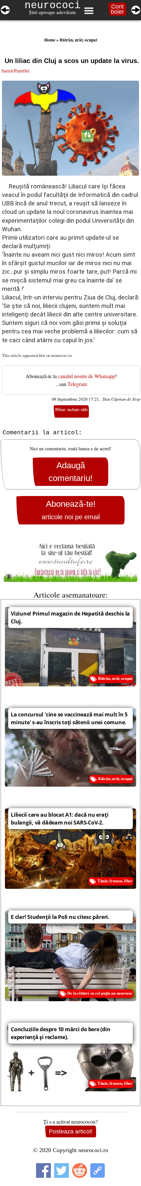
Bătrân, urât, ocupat (78, 40)
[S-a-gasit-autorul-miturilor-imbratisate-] (136, 9)
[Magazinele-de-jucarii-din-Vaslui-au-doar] (5, 9)
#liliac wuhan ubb (71, 409)
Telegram (77, 383)
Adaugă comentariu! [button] (70, 471)
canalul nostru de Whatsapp (86, 376)
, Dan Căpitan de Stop (119, 399)
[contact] (70, 559)
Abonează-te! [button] (71, 510)
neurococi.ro (61, 355)
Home (49, 40)
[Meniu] (88, 11)
